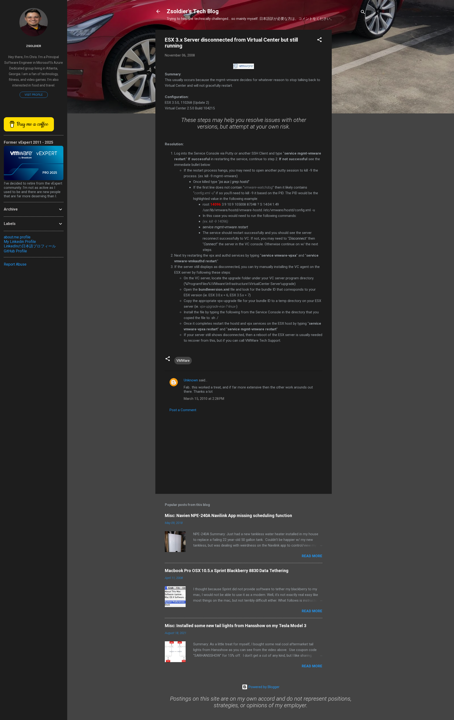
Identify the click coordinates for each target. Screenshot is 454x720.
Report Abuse (15, 264)
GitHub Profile (15, 251)
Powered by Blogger (263, 687)
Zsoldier (33, 46)
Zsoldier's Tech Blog (193, 11)
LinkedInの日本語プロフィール (30, 246)
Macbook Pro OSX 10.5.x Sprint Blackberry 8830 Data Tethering (226, 570)
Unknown (191, 380)
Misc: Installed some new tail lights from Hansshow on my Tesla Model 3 (235, 625)
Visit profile (34, 94)
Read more (312, 556)
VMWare (183, 360)
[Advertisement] (351, 101)
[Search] (363, 13)
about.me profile (17, 237)
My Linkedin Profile (20, 241)
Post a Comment (183, 410)
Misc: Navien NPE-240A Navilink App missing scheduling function (228, 515)
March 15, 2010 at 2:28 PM (204, 399)
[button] (319, 40)
